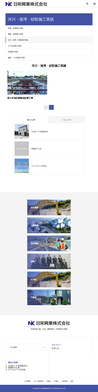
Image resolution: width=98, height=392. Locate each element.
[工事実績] (49, 232)
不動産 (48, 381)
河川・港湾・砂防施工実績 (18, 40)
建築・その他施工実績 (16, 57)
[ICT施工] (49, 286)
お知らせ (55, 348)
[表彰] (49, 268)
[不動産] (49, 304)
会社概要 (27, 381)
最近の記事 (31, 120)
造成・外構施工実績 (15, 28)
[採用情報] (49, 250)
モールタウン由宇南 (16, 369)
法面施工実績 (13, 51)
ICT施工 (56, 381)
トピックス (67, 120)
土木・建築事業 (38, 381)
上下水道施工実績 (14, 46)
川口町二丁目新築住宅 (17, 365)
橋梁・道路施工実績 (15, 34)
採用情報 (65, 381)
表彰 (72, 381)
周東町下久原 (14, 367)
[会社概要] (49, 214)
